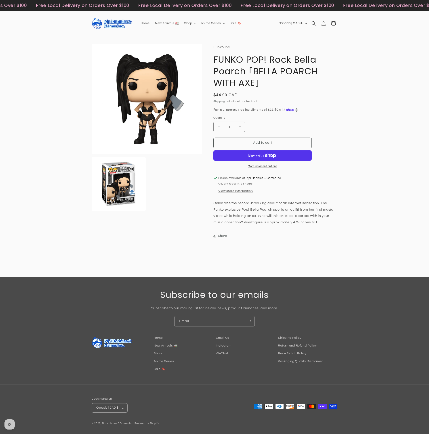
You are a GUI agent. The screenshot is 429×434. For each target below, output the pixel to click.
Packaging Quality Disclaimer (300, 361)
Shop (158, 353)
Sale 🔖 (159, 369)
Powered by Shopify (147, 423)
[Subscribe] (249, 321)
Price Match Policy (292, 353)
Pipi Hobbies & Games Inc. (118, 423)
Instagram (223, 345)
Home (158, 337)
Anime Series (164, 361)
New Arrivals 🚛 (165, 345)
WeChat (222, 353)
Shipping (219, 101)
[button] (189, 23)
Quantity (219, 117)
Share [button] (222, 235)
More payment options (262, 166)
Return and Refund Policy (297, 345)
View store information (235, 191)
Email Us (222, 337)
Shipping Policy (289, 337)
